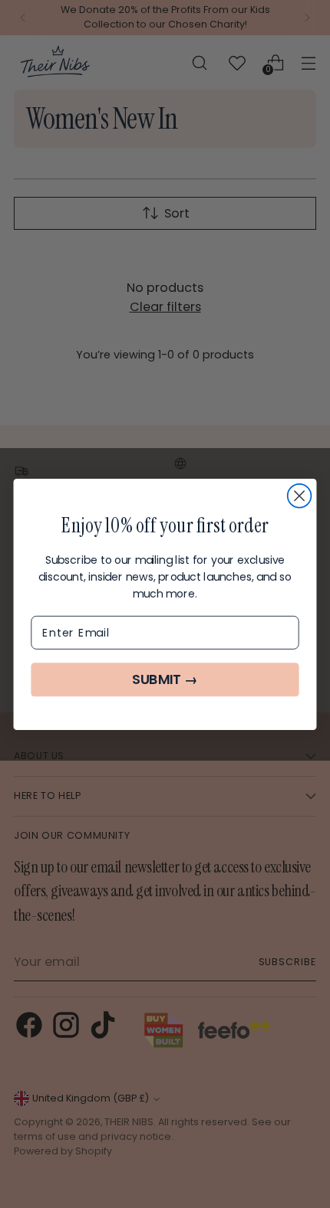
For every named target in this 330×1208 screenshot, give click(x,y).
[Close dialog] (300, 495)
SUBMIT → (164, 679)
